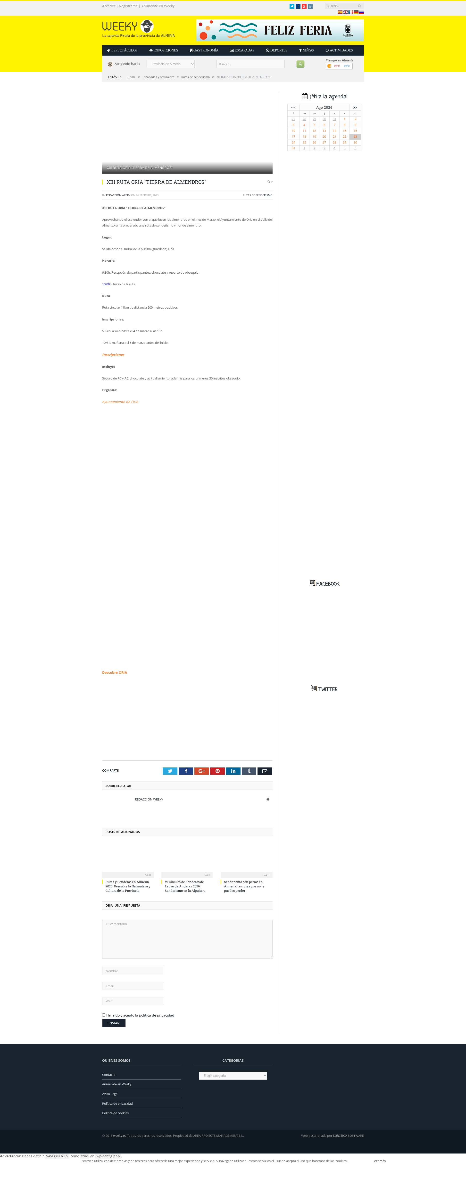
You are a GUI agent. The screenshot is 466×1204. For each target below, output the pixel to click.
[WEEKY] (138, 28)
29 (314, 119)
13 (324, 131)
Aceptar (360, 1159)
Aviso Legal (110, 1092)
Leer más (379, 1159)
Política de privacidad (117, 1102)
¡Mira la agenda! (327, 96)
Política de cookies (115, 1112)
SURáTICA (340, 1134)
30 (324, 119)
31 (334, 119)
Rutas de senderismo (258, 195)
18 (304, 137)
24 (293, 142)
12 (314, 131)
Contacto (109, 1073)
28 (304, 119)
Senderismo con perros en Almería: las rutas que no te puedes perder (244, 884)
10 (293, 131)
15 (344, 131)
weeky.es (119, 1134)
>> (355, 107)
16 (355, 131)
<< (293, 107)
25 (304, 142)
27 (293, 119)
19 (314, 137)
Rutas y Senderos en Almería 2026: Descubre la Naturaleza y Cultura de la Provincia (128, 884)
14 (334, 131)
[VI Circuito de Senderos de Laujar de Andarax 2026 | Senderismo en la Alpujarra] (187, 858)
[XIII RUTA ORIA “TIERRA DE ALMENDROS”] (187, 133)
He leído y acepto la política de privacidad (140, 1014)
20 (324, 137)
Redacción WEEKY (118, 195)
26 (314, 142)
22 (344, 137)
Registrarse (128, 6)
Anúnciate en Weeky (158, 6)
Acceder (108, 6)
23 (355, 137)
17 (293, 137)
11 (304, 131)
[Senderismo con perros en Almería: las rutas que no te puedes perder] (247, 858)
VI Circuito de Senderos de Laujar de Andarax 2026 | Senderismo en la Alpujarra (185, 884)
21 (334, 137)
